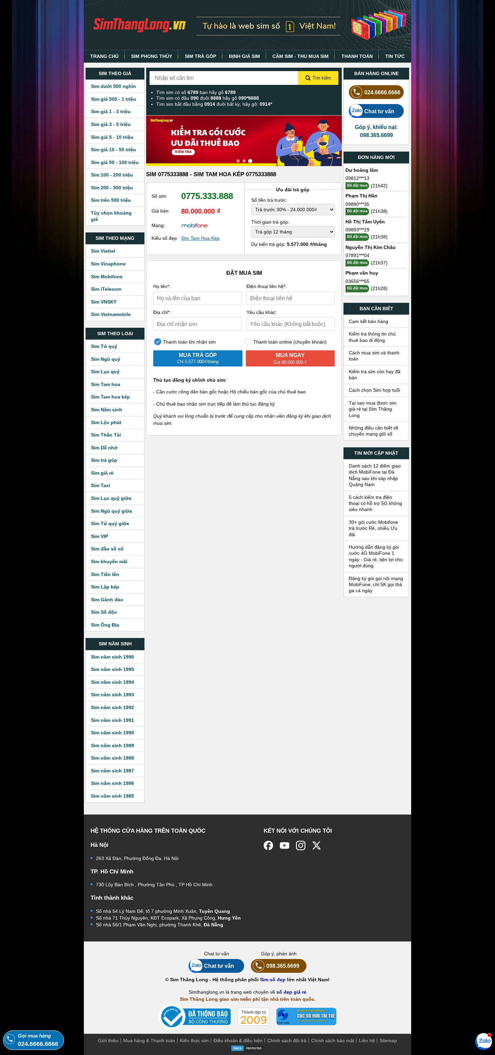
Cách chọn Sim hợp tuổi (374, 390)
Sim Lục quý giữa (111, 498)
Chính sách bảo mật (332, 1040)
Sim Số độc (104, 612)
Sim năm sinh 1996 (112, 657)
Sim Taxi (100, 485)
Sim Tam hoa (105, 384)
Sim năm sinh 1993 (112, 694)
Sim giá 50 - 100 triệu (115, 162)
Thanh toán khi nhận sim (189, 342)
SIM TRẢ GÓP (200, 56)
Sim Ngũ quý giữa (111, 511)
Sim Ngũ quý (105, 359)
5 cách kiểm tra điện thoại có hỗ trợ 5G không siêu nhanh (375, 503)
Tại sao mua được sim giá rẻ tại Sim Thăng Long (373, 409)
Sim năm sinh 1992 (112, 707)
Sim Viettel (103, 251)
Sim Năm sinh (106, 409)
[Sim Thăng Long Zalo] (483, 1041)
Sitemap (388, 1040)
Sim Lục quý (105, 371)
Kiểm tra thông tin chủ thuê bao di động (372, 337)
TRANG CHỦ (104, 56)
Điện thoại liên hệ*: (266, 286)
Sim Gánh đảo (107, 599)
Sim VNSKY (104, 302)
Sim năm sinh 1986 (112, 783)
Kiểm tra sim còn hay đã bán (374, 374)
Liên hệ (367, 1040)
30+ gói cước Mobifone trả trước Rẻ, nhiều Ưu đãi (373, 528)
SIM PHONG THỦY (151, 56)
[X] (317, 845)
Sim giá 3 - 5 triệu (111, 124)
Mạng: (158, 225)
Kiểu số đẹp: (165, 238)
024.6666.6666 (382, 92)
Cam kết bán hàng (368, 321)
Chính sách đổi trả (286, 1040)
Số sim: (159, 196)
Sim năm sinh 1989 (112, 745)
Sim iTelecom (106, 289)
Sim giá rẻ (102, 473)
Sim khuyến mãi (109, 561)
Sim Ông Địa (105, 625)
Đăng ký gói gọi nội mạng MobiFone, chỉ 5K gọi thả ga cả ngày (376, 585)
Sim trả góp (104, 460)
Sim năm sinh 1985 (112, 796)
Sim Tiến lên (105, 574)
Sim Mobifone (107, 276)
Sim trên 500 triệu (111, 200)
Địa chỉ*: (162, 312)
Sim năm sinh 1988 (112, 758)
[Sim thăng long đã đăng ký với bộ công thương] (194, 1016)
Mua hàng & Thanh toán (149, 1040)
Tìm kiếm (321, 78)
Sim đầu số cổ (107, 548)
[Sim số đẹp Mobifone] (194, 225)
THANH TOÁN (357, 56)
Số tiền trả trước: (269, 200)
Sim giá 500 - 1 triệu (113, 99)
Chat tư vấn (379, 111)
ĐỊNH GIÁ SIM (244, 56)
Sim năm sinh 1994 (112, 682)
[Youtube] (284, 845)
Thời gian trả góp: (270, 222)
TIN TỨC (395, 56)
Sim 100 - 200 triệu (112, 175)
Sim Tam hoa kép (110, 396)
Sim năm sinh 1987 (112, 770)
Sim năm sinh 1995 (112, 669)
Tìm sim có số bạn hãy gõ (196, 92)
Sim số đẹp (273, 979)
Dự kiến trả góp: (289, 244)
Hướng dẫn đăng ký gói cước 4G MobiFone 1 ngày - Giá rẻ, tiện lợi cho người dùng (376, 556)
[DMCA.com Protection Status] (247, 1047)
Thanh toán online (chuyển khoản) (289, 342)
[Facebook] (268, 845)
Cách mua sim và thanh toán (374, 355)
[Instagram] (300, 845)
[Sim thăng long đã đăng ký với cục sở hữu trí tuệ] (306, 1017)
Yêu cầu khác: (261, 312)
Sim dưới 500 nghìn (113, 86)
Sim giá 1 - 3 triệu (111, 111)
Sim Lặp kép (105, 586)
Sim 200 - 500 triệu (112, 187)
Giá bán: (161, 211)
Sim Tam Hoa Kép (200, 238)
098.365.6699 (282, 966)
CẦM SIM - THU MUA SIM (300, 56)
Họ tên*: (161, 286)
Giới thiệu (108, 1040)
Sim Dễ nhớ (104, 447)
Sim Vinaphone (108, 263)
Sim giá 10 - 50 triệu (113, 149)
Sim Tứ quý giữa (110, 523)
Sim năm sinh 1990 (112, 732)
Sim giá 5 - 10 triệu (112, 137)
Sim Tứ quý (104, 346)
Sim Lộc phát (106, 422)
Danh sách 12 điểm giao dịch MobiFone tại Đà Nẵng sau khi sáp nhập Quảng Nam (375, 475)
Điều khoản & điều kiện (238, 1040)
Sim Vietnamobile (111, 314)
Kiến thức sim (194, 1040)
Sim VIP (99, 536)
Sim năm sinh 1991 (112, 720)
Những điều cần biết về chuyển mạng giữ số (373, 431)
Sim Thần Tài (106, 435)
